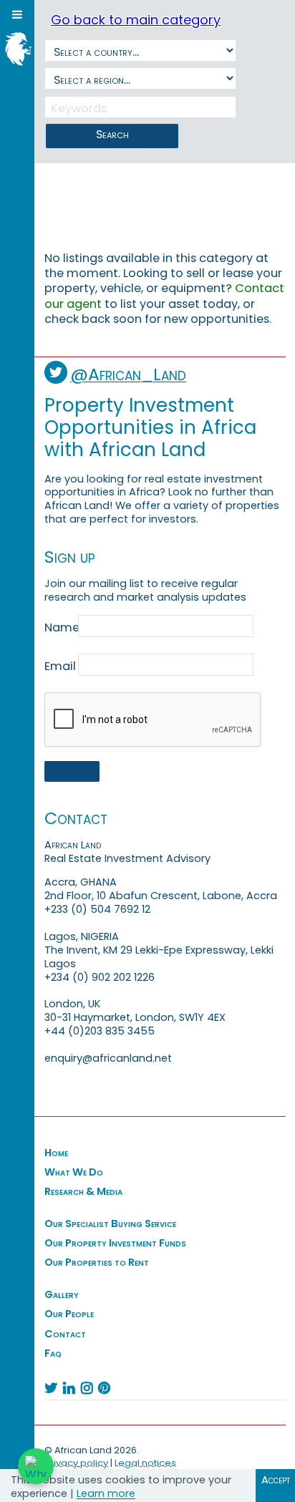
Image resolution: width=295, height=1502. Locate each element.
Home (56, 1152)
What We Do (73, 1172)
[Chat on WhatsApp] (36, 1466)
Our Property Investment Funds (115, 1243)
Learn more (106, 1493)
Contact (65, 1333)
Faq (53, 1353)
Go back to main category (136, 20)
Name (60, 628)
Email (60, 666)
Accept (275, 1480)
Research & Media (83, 1191)
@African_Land (128, 374)
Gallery (61, 1294)
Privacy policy (76, 1463)
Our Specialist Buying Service (110, 1223)
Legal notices (145, 1463)
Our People (69, 1313)
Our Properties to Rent (96, 1262)
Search (112, 134)
